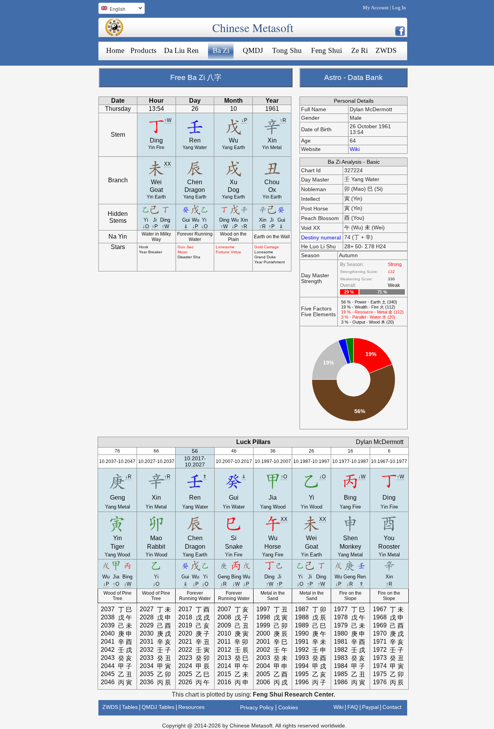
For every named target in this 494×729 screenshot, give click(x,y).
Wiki (355, 149)
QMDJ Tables (158, 707)
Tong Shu (287, 50)
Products (143, 50)
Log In (399, 7)
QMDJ (253, 50)
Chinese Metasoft (252, 27)
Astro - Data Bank (353, 77)
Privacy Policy (257, 707)
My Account (376, 7)
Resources (191, 707)
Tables (130, 707)
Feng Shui (326, 50)
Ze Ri (359, 50)
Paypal (370, 707)
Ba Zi (221, 50)
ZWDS (386, 50)
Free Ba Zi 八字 (196, 77)
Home (115, 50)
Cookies (288, 707)
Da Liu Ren (181, 50)
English (111, 9)
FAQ (352, 707)
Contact (391, 707)
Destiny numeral (321, 238)
